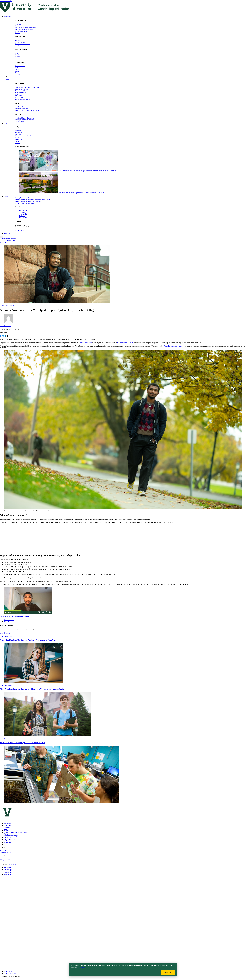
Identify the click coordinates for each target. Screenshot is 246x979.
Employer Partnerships (22, 108)
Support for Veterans (21, 91)
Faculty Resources (9, 839)
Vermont (18, 141)
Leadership (18, 139)
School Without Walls (85, 343)
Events (6, 830)
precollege (7, 621)
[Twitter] (3, 336)
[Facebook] (1, 336)
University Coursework (22, 44)
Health (17, 137)
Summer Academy (9, 620)
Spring (17, 71)
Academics (7, 16)
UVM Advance (20, 66)
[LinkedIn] (5, 336)
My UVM (18, 96)
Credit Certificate (20, 42)
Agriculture (18, 24)
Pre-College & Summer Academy (25, 27)
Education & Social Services (24, 29)
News (5, 123)
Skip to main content (6, 1)
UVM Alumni (19, 98)
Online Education (20, 92)
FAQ (16, 94)
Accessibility (8, 971)
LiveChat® (12, 864)
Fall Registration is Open (7, 240)
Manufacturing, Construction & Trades (27, 110)
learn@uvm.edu (5, 861)
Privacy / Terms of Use (11, 973)
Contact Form (19, 230)
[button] (1, 237)
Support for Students (21, 89)
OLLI (5, 844)
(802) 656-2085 (5, 859)
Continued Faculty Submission (24, 118)
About (6, 196)
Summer (17, 73)
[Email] (7, 336)
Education (18, 134)
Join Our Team (19, 121)
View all (17, 33)
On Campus (19, 55)
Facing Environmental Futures (173, 346)
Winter (17, 69)
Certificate (18, 40)
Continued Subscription (22, 99)
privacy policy (81, 967)
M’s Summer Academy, (127, 343)
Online (17, 53)
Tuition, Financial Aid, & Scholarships (27, 87)
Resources (7, 80)
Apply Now (7, 823)
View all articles (5, 633)
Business (18, 26)
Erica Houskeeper (5, 326)
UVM (5, 841)
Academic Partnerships (22, 107)
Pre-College (7, 842)
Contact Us (7, 837)
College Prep (19, 132)
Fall (16, 67)
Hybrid (17, 56)
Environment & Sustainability (24, 136)
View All (18, 45)
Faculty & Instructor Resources (24, 120)
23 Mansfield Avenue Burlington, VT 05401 (7, 851)
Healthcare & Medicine (22, 31)
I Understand (168, 972)
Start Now (7, 233)
